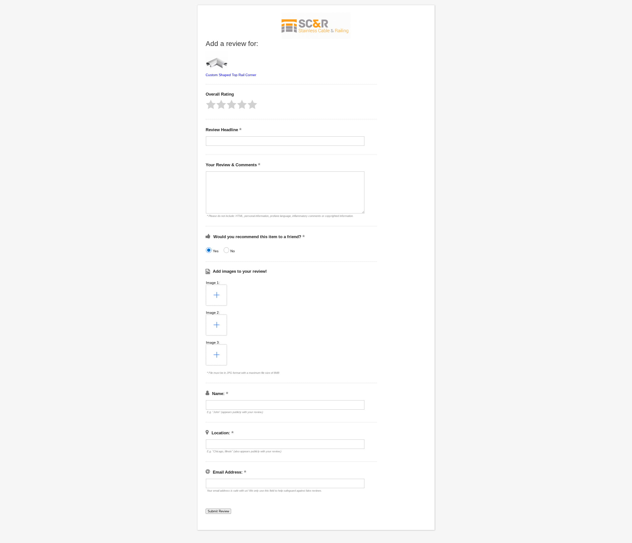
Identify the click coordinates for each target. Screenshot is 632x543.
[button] (211, 104)
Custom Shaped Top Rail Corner (231, 75)
